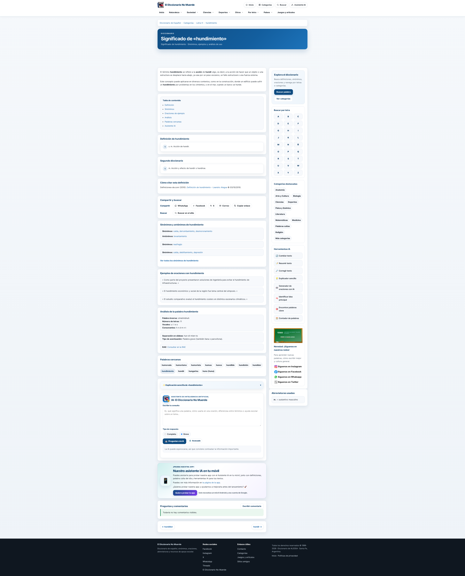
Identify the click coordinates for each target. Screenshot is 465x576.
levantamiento (180, 236)
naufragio (177, 244)
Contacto (241, 549)
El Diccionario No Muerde (214, 569)
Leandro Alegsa (220, 187)
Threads (206, 565)
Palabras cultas (282, 226)
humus (208, 365)
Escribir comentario (252, 506)
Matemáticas (281, 220)
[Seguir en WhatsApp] (288, 377)
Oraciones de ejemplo (175, 113)
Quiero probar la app (185, 493)
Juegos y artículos (286, 12)
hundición (243, 365)
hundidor (257, 365)
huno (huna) (208, 371)
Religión (279, 232)
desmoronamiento (204, 231)
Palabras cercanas (173, 121)
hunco (219, 365)
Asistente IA (170, 126)
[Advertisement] (232, 57)
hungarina (193, 371)
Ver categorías (283, 98)
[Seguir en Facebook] (288, 372)
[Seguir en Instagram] (288, 366)
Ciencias (279, 202)
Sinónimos (169, 109)
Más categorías (282, 238)
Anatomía (280, 190)
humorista (196, 365)
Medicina (296, 220)
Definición (169, 105)
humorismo (181, 365)
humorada (166, 365)
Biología (297, 196)
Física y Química (283, 208)
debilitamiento (186, 252)
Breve (186, 434)
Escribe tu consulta (171, 405)
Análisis (168, 117)
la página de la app (211, 482)
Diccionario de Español (170, 23)
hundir (181, 371)
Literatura (280, 214)
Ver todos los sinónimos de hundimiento (179, 260)
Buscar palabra (283, 92)
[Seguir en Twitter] (288, 382)
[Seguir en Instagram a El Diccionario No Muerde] (288, 335)
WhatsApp (207, 561)
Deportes (292, 202)
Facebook (207, 549)
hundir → (257, 527)
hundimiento (211, 23)
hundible (230, 365)
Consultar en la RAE (176, 347)
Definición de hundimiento (199, 187)
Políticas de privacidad (288, 556)
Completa (171, 434)
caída (175, 231)
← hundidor (167, 527)
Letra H (199, 23)
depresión (198, 252)
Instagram (207, 553)
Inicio (161, 12)
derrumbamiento (187, 231)
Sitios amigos (243, 561)
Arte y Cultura (282, 196)
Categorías (189, 23)
